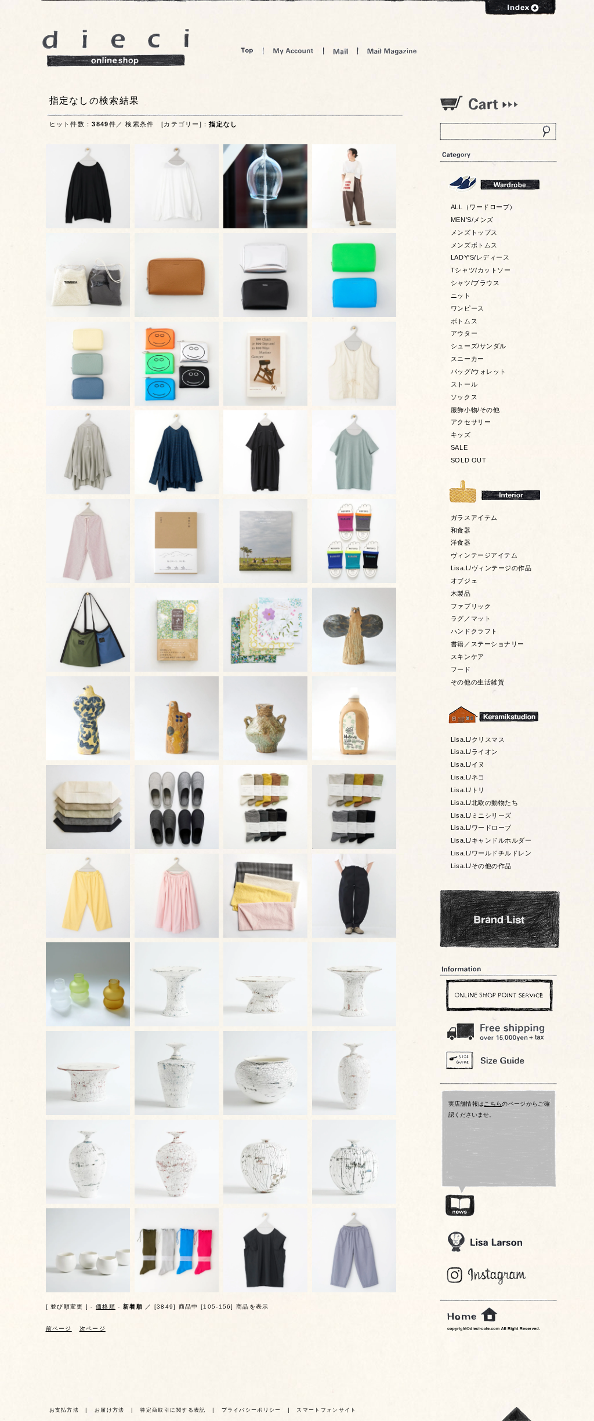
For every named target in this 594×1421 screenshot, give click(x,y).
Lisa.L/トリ (468, 789)
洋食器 (461, 542)
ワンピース (467, 308)
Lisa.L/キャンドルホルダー (491, 840)
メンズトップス (474, 232)
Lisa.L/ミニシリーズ (481, 815)
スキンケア (467, 656)
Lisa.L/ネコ (468, 777)
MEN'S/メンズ (472, 219)
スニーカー (467, 358)
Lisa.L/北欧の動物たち (484, 802)
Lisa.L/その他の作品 (481, 865)
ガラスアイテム (474, 517)
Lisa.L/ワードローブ (481, 827)
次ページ (92, 1328)
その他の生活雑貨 (477, 682)
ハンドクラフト (474, 631)
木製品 (461, 593)
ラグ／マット (471, 618)
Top (247, 50)
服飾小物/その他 (475, 409)
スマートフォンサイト (326, 1410)
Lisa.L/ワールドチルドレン (491, 853)
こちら (493, 1104)
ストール (464, 384)
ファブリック (471, 606)
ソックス (464, 396)
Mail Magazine (392, 50)
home (472, 1315)
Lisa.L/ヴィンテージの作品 (491, 567)
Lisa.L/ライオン (474, 751)
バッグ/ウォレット (478, 371)
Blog (487, 1276)
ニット (461, 295)
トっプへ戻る (517, 1414)
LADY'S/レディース (480, 257)
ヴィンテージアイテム (484, 555)
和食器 (461, 530)
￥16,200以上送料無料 (498, 1029)
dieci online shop (116, 48)
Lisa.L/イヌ (468, 764)
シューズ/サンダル (478, 346)
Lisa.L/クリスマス (478, 739)
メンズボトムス (474, 245)
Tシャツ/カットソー (480, 270)
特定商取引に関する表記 (172, 1410)
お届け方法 (110, 1410)
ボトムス (464, 321)
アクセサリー (471, 421)
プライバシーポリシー (251, 1410)
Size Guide (498, 1059)
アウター (464, 333)
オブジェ (464, 580)
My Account (293, 50)
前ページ (59, 1328)
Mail (340, 50)
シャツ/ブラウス (475, 282)
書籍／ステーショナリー (487, 643)
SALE (459, 447)
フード (461, 669)
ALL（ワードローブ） (483, 206)
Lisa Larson (485, 1241)
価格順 (105, 1306)
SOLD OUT (468, 460)
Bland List (500, 919)
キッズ (461, 434)
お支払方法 (64, 1410)
